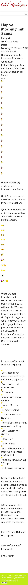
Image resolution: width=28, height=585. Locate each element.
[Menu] (26, 14)
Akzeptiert (4, 582)
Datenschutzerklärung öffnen (9, 581)
